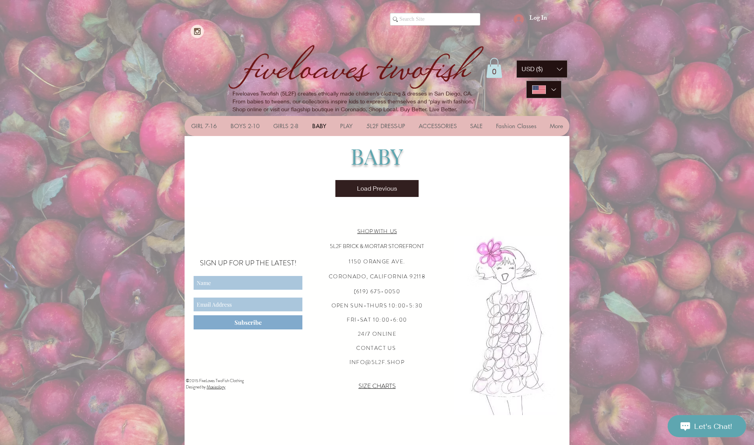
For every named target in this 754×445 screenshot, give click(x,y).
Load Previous (377, 188)
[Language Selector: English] (544, 89)
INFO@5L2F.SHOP (377, 362)
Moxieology (216, 387)
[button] (494, 68)
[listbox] (541, 69)
